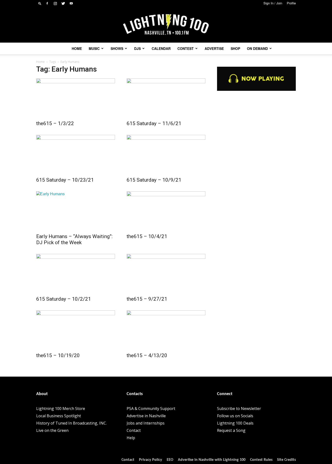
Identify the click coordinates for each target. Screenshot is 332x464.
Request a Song (231, 430)
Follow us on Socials (235, 415)
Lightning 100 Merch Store (60, 408)
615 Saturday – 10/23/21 (65, 180)
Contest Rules (261, 460)
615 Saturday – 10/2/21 (63, 299)
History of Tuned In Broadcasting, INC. (71, 423)
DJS (137, 48)
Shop (235, 48)
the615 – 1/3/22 (55, 123)
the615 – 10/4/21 (147, 236)
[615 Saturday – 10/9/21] (166, 154)
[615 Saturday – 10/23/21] (75, 154)
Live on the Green (52, 430)
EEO (170, 460)
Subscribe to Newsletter (239, 408)
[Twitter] (63, 3)
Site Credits (286, 460)
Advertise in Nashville (146, 415)
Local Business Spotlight (58, 415)
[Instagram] (55, 3)
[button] (40, 3)
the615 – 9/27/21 (147, 299)
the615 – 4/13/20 (147, 355)
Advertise (214, 48)
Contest (185, 48)
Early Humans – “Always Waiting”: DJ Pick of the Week (74, 239)
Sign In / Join (272, 3)
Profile (291, 3)
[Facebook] (47, 3)
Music (94, 48)
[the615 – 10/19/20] (75, 329)
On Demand (257, 48)
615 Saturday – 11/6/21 (154, 123)
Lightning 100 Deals (235, 423)
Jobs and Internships (146, 423)
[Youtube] (71, 3)
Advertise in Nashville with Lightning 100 (211, 460)
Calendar (161, 48)
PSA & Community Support (151, 408)
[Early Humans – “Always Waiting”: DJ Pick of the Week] (75, 210)
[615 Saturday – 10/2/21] (75, 273)
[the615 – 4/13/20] (166, 329)
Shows (117, 48)
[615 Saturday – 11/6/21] (166, 97)
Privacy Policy (150, 460)
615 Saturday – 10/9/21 (154, 180)
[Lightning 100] (166, 25)
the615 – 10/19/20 (58, 355)
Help (131, 437)
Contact (134, 430)
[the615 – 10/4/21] (166, 210)
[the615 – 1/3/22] (75, 97)
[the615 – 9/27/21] (166, 273)
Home (77, 48)
